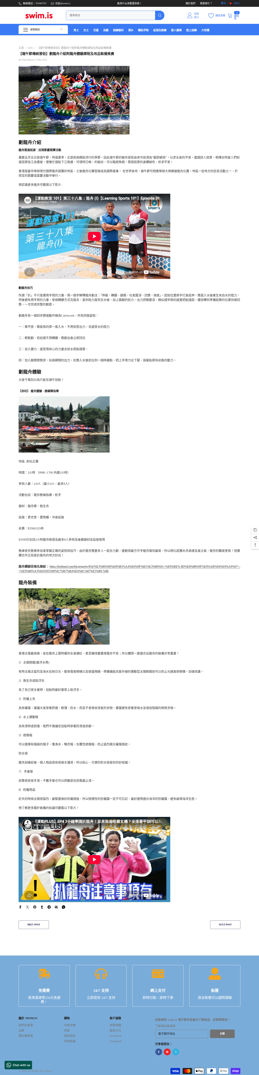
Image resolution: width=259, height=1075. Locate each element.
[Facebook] (20, 907)
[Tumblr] (42, 907)
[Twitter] (27, 907)
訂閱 (222, 1033)
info (30, 47)
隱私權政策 (168, 1025)
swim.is (48, 1071)
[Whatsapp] (63, 907)
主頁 (21, 47)
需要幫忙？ (206, 3)
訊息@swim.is (62, 3)
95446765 (41, 3)
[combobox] (110, 15)
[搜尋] (115, 15)
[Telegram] (49, 907)
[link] (44, 986)
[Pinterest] (34, 907)
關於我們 (190, 3)
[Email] (56, 907)
